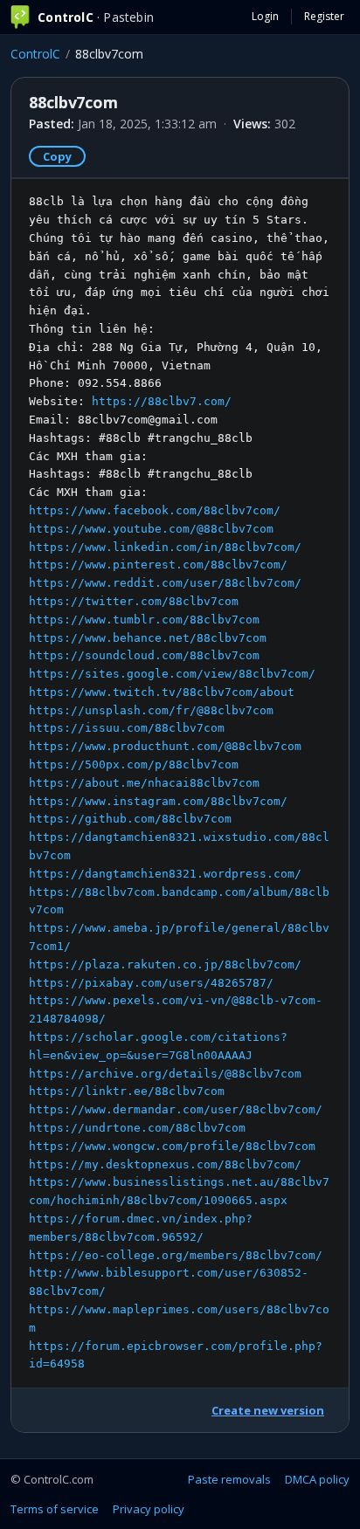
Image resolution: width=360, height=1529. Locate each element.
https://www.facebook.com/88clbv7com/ (154, 510)
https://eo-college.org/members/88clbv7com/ (175, 1255)
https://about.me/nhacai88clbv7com (144, 782)
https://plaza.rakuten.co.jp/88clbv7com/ (165, 964)
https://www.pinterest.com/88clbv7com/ (158, 564)
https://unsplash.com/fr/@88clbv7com (151, 710)
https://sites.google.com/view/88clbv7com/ (172, 673)
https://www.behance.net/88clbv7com (148, 637)
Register (324, 16)
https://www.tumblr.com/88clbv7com (144, 619)
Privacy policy (148, 1509)
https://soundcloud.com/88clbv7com (144, 655)
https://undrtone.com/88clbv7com (137, 1127)
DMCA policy (317, 1479)
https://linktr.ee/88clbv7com (127, 1091)
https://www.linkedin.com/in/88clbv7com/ (165, 547)
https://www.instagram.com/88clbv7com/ (158, 801)
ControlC (35, 53)
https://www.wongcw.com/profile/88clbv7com (172, 1146)
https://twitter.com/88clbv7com (134, 601)
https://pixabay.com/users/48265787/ (151, 982)
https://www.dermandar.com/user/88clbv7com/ (175, 1109)
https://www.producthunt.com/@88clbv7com (165, 746)
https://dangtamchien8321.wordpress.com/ (165, 873)
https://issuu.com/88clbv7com (127, 727)
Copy (57, 156)
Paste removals (229, 1479)
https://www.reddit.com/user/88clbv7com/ (165, 582)
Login (265, 16)
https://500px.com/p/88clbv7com (134, 764)
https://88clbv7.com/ (162, 401)
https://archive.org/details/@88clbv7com (165, 1073)
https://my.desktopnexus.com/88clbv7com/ (165, 1164)
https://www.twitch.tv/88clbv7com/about (161, 692)
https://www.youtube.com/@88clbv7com (151, 528)
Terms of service (54, 1509)
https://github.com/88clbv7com (130, 818)
